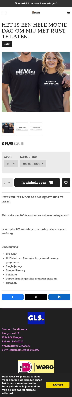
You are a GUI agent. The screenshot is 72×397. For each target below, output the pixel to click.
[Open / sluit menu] (3, 13)
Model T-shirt (28, 156)
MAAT (8, 156)
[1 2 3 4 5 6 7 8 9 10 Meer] (7, 182)
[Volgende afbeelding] (65, 86)
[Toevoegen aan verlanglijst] (66, 182)
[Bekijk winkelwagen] (68, 13)
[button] (8, 129)
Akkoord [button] (58, 384)
